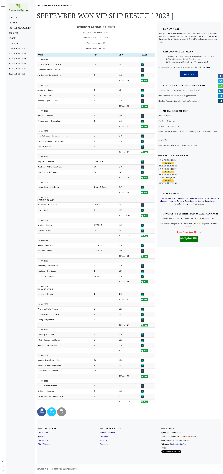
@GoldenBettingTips (178, 444)
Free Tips (14, 17)
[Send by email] (220, 91)
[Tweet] (220, 81)
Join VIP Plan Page (202, 67)
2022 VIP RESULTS (17, 68)
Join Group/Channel (188, 437)
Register (13, 33)
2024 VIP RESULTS (17, 58)
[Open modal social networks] (220, 101)
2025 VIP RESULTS (17, 53)
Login (172, 201)
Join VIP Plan (43, 433)
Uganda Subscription (206, 201)
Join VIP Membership (20, 28)
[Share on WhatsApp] (220, 86)
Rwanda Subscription (183, 204)
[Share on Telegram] (220, 96)
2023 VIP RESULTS (17, 63)
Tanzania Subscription (186, 201)
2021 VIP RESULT (17, 74)
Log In (12, 38)
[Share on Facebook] (220, 76)
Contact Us (15, 43)
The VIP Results (44, 444)
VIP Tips (13, 22)
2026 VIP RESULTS (17, 48)
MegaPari (180, 218)
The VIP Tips (205, 198)
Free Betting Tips (168, 198)
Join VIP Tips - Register (187, 198)
